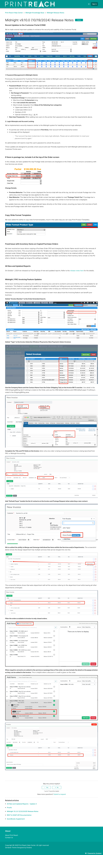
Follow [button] (79, 20)
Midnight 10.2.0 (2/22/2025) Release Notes (22, 811)
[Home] (30, 4)
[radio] (46, 787)
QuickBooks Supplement (16, 819)
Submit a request (60, 794)
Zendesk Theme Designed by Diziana (18, 847)
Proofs (9, 808)
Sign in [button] (94, 4)
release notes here (77, 271)
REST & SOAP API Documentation (19, 815)
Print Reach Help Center (14, 13)
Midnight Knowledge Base (34, 13)
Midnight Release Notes (55, 13)
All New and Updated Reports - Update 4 (22, 804)
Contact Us (9, 837)
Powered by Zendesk (94, 853)
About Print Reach (11, 835)
